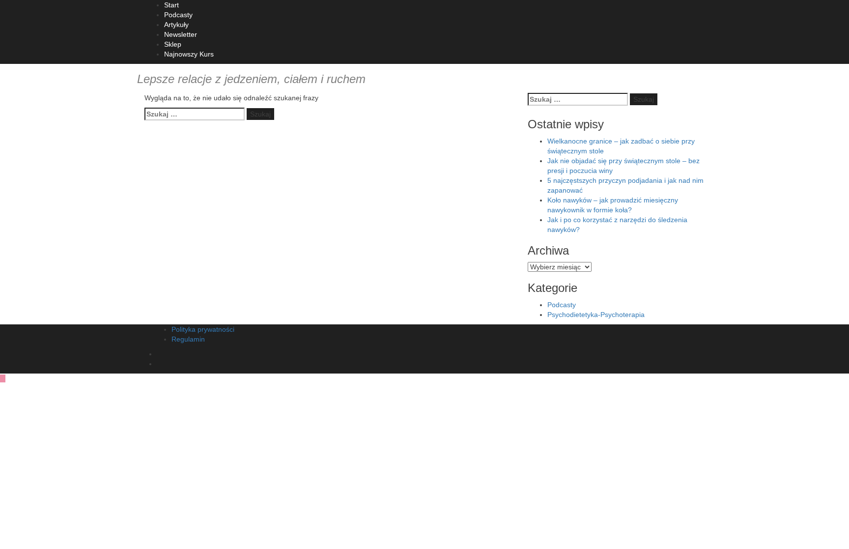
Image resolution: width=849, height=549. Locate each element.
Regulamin (188, 339)
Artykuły (176, 25)
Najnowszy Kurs (189, 54)
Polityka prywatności (202, 329)
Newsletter (180, 34)
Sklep (172, 44)
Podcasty (178, 15)
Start (171, 5)
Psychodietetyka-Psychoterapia (596, 314)
